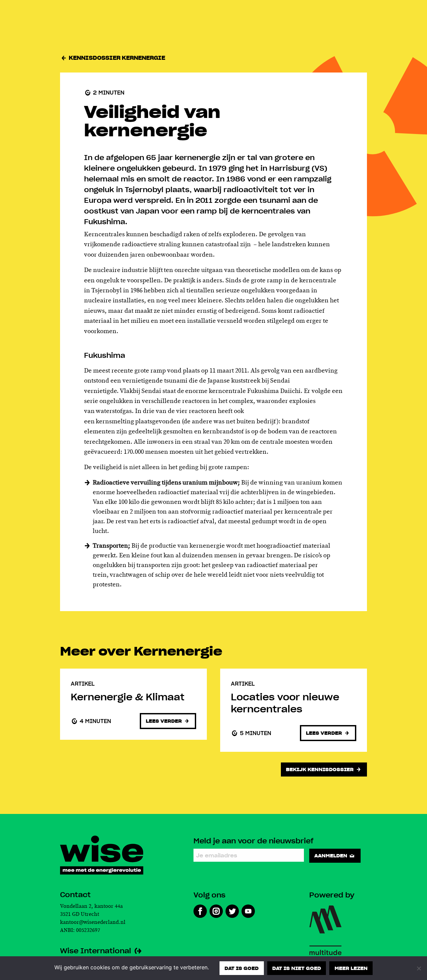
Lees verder (164, 720)
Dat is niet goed (296, 968)
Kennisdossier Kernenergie (116, 57)
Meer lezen (351, 968)
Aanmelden (331, 855)
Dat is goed (242, 968)
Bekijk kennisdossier (320, 769)
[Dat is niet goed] (418, 968)
